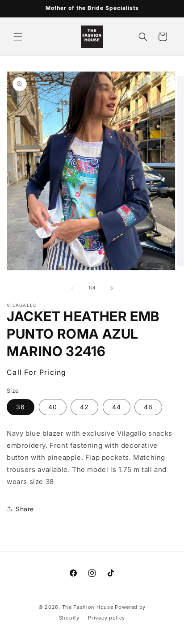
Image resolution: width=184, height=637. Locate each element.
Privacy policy (106, 618)
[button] (18, 37)
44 (116, 407)
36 (20, 407)
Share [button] (25, 509)
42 (84, 407)
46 (148, 407)
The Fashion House (87, 607)
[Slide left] (72, 288)
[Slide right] (111, 288)
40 (52, 407)
